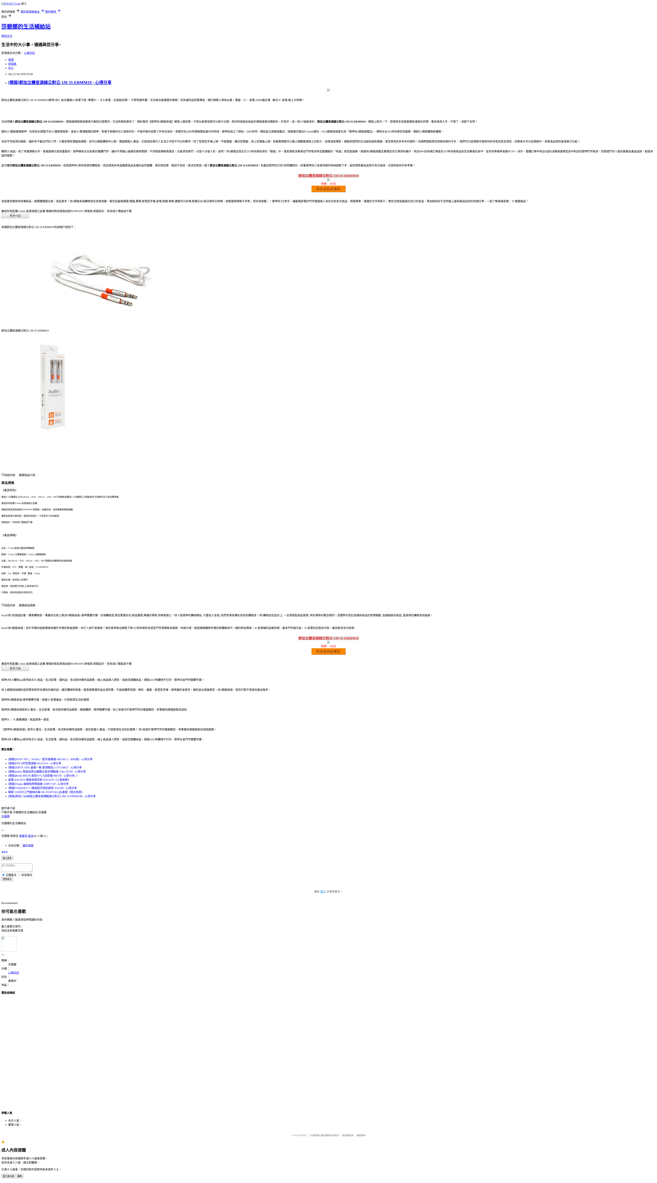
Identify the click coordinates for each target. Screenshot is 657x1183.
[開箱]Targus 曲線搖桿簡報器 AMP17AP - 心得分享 (38, 783)
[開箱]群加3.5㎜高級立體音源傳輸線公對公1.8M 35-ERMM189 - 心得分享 (52, 796)
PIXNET (303, 1135)
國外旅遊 (28, 845)
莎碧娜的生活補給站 (26, 26)
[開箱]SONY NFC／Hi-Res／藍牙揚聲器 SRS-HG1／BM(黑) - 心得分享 (50, 759)
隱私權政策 (347, 1135)
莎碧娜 (5, 816)
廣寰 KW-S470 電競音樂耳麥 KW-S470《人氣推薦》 (39, 779)
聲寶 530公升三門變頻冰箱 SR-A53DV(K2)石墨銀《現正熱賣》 (46, 792)
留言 (31, 835)
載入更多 (7, 858)
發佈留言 (7, 879)
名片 (11, 68)
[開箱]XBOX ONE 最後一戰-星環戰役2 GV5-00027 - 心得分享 (45, 767)
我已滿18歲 (8, 1176)
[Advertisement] (328, 1049)
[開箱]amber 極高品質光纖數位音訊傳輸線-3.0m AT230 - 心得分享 (47, 771)
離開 (19, 1176)
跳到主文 (6, 36)
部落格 (12, 63)
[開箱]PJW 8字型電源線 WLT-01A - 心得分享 (34, 763)
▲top (4, 851)
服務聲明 (361, 1135)
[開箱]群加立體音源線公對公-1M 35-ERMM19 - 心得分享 (60, 82)
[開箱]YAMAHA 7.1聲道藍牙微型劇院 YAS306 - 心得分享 (42, 788)
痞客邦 (23, 835)
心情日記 (29, 53)
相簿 (11, 59)
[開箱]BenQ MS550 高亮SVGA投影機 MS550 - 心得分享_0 (42, 775)
